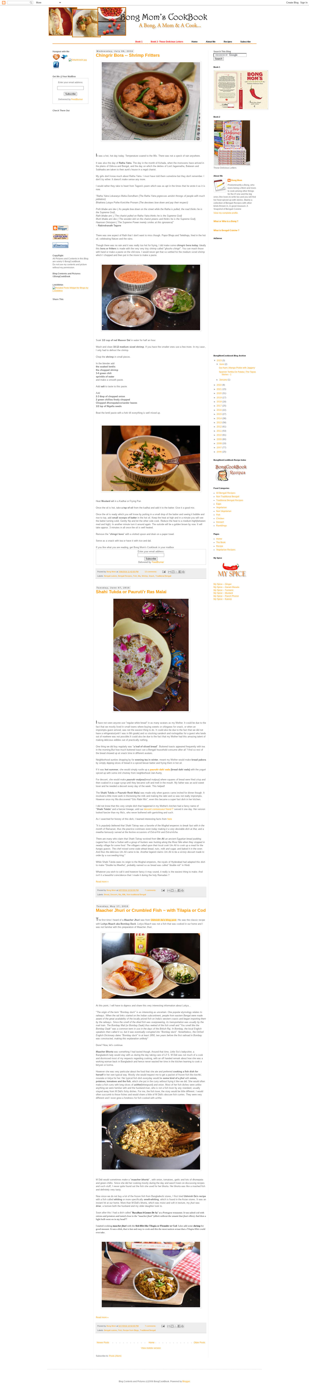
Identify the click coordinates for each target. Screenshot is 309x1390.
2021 (219, 389)
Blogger (186, 1381)
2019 (219, 397)
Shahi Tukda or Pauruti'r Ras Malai (131, 591)
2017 (219, 406)
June (222, 364)
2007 (219, 447)
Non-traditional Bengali (136, 894)
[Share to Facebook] (180, 572)
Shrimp (145, 576)
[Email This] (169, 572)
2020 (219, 393)
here (169, 819)
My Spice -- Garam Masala (226, 587)
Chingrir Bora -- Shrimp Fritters (128, 55)
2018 (219, 401)
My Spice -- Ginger (223, 584)
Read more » (102, 881)
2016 (219, 410)
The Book (220, 542)
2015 (219, 414)
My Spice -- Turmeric (224, 590)
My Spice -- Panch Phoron (226, 596)
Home (151, 1342)
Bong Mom (236, 180)
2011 (219, 431)
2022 (219, 385)
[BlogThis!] (173, 572)
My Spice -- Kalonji (223, 599)
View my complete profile (226, 213)
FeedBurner (158, 562)
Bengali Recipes (125, 576)
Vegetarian (221, 507)
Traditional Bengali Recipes (229, 500)
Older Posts (199, 1342)
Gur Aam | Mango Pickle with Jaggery (237, 368)
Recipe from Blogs (131, 1330)
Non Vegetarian (223, 511)
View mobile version (151, 1348)
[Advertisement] (67, 165)
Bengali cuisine (110, 576)
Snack (151, 576)
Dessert (113, 894)
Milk (124, 894)
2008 (219, 443)
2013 (219, 422)
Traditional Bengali (163, 576)
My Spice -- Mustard (223, 593)
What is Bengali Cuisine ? (226, 230)
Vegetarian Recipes (225, 549)
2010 (219, 435)
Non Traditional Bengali (227, 496)
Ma (139, 576)
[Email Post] (163, 572)
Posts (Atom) (115, 1356)
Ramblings (221, 525)
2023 (219, 360)
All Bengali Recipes (225, 493)
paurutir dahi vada (160, 769)
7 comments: (151, 890)
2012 (219, 426)
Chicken (220, 518)
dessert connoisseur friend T (158, 809)
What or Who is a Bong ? (226, 221)
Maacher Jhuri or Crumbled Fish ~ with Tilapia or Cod (151, 910)
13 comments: (151, 572)
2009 (219, 439)
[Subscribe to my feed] (57, 60)
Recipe (219, 546)
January (223, 379)
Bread (106, 894)
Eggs (218, 504)
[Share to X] (176, 572)
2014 (219, 418)
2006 (219, 452)
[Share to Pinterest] (183, 572)
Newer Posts (103, 1342)
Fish (135, 576)
